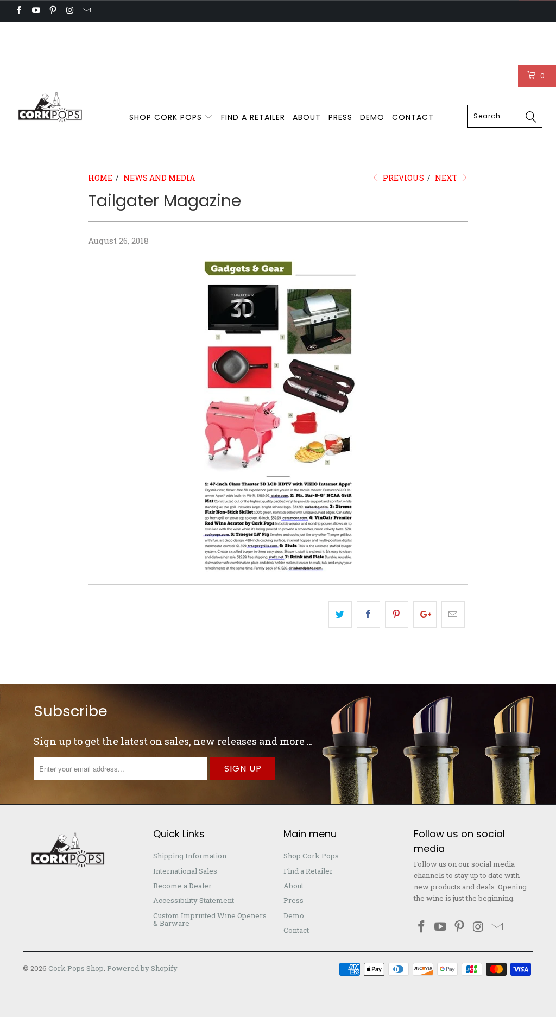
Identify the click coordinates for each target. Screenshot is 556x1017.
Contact (413, 117)
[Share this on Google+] (425, 614)
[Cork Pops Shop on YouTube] (35, 11)
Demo (372, 117)
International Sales (147, 32)
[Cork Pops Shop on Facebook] (18, 11)
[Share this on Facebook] (368, 614)
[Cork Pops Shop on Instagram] (69, 11)
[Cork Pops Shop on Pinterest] (52, 11)
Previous (402, 178)
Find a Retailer (253, 117)
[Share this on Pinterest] (396, 614)
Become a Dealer (231, 32)
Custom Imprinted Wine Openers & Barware (95, 54)
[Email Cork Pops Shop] (86, 11)
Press (340, 117)
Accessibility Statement (325, 32)
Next (447, 178)
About (307, 117)
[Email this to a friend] (453, 614)
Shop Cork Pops (167, 117)
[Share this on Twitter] (340, 614)
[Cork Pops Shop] (50, 108)
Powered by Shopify (142, 968)
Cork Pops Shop (76, 968)
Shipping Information (52, 32)
